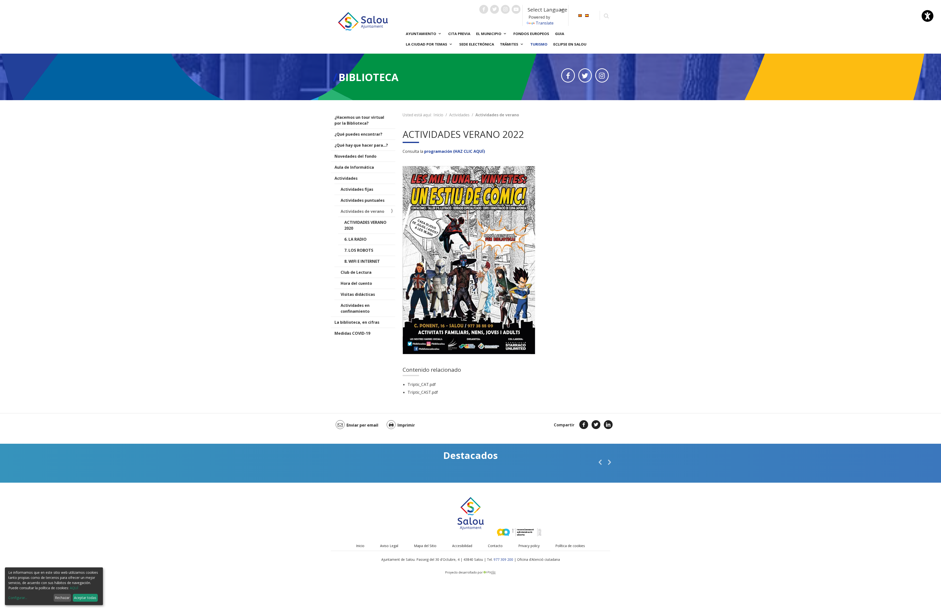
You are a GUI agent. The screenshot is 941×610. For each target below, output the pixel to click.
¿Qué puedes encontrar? (358, 134)
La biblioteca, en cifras (356, 322)
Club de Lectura (356, 272)
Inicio (438, 115)
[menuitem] (580, 15)
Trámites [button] (509, 44)
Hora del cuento (356, 283)
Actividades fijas (357, 189)
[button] (600, 462)
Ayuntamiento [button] (421, 33)
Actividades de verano (362, 211)
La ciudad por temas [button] (427, 44)
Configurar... (17, 597)
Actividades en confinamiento (355, 308)
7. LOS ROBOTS (358, 250)
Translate (545, 23)
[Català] (580, 15)
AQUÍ (74, 588)
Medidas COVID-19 (352, 333)
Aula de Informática (354, 167)
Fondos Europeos (531, 33)
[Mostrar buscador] (606, 16)
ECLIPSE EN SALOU (569, 44)
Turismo (538, 44)
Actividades (346, 178)
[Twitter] (596, 424)
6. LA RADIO (355, 239)
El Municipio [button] (489, 33)
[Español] (587, 15)
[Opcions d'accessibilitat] (927, 16)
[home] (363, 21)
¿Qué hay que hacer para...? (361, 145)
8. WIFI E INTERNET (362, 261)
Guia (559, 33)
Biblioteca (368, 77)
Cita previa (459, 33)
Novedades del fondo (355, 156)
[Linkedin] (608, 424)
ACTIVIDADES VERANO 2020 (365, 225)
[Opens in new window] (568, 75)
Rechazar (62, 597)
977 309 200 (503, 559)
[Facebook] (583, 424)
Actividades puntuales (362, 200)
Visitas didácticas (358, 294)
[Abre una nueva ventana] (483, 9)
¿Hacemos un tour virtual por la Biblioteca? (359, 120)
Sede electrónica (476, 44)
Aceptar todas (85, 597)
